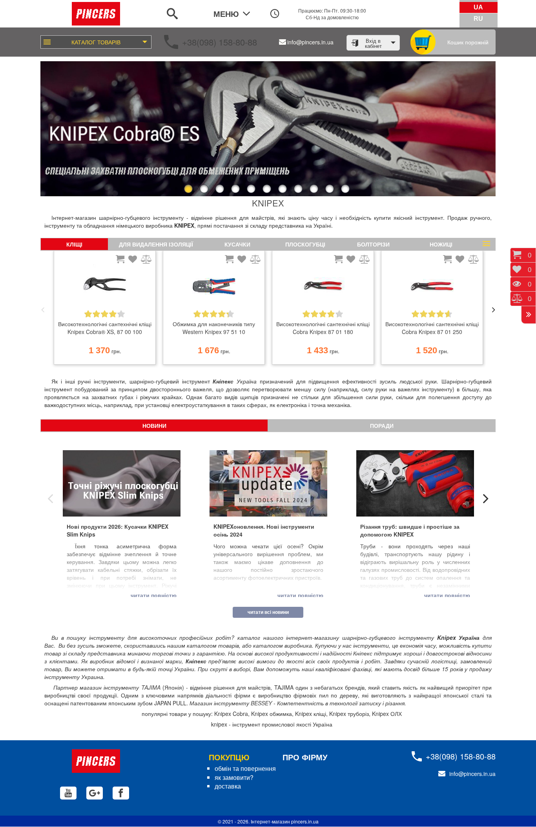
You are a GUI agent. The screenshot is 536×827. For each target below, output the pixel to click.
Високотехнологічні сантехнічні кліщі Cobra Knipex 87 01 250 (432, 328)
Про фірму (305, 757)
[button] (47, 128)
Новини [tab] (154, 425)
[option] (104, 310)
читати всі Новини (268, 611)
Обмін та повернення (245, 768)
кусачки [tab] (237, 244)
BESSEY (261, 703)
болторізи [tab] (373, 244)
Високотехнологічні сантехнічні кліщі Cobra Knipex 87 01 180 (323, 328)
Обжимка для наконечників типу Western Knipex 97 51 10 (214, 328)
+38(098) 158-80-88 (219, 42)
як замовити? (234, 777)
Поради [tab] (382, 425)
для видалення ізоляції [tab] (156, 244)
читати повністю (154, 595)
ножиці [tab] (441, 244)
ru (478, 18)
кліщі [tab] (74, 244)
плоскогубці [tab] (305, 244)
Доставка (228, 785)
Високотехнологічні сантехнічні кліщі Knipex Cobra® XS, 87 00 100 (104, 328)
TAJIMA (150, 687)
